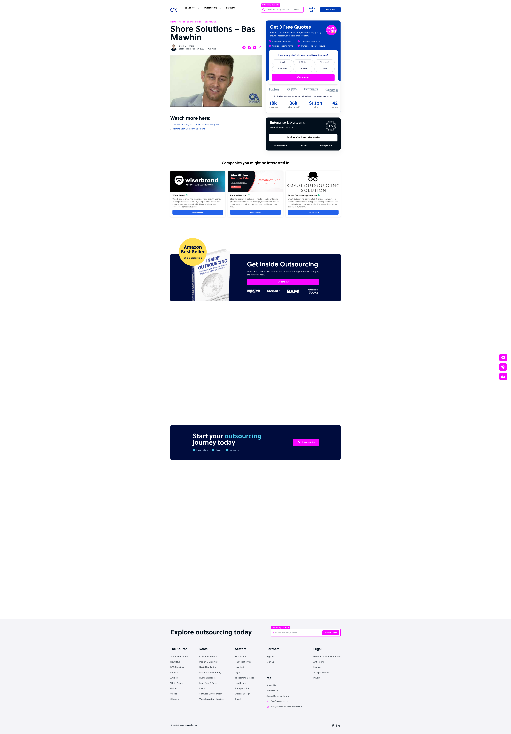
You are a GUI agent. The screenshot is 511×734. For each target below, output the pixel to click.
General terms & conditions (327, 656)
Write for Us (272, 691)
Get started (303, 77)
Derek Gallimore (186, 46)
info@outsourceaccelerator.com (286, 707)
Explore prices (331, 633)
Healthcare (240, 683)
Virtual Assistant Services (211, 699)
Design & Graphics (208, 662)
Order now (283, 282)
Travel (238, 699)
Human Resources (208, 678)
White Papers (176, 683)
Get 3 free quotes (330, 10)
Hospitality (240, 667)
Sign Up (271, 662)
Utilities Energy (242, 694)
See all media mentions (323, 585)
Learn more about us (273, 573)
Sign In (270, 656)
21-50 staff (282, 69)
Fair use (317, 667)
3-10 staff (303, 62)
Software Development (210, 694)
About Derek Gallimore (278, 696)
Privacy (316, 678)
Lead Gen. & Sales (208, 683)
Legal (237, 672)
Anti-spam (318, 662)
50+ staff (303, 69)
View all (331, 329)
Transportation (242, 688)
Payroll (202, 688)
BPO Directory (177, 667)
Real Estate (240, 656)
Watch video (300, 573)
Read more (272, 379)
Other (324, 69)
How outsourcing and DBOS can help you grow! (196, 124)
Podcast (174, 672)
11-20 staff (324, 62)
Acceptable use (321, 672)
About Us (271, 685)
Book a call (312, 9)
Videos (181, 22)
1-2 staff (282, 62)
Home (173, 22)
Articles (174, 678)
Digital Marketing (208, 667)
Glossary (174, 699)
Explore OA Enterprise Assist (303, 137)
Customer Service (208, 656)
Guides (173, 688)
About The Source (179, 656)
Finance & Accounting (210, 672)
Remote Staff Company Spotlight (189, 129)
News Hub (175, 662)
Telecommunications (245, 678)
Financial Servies (243, 662)
